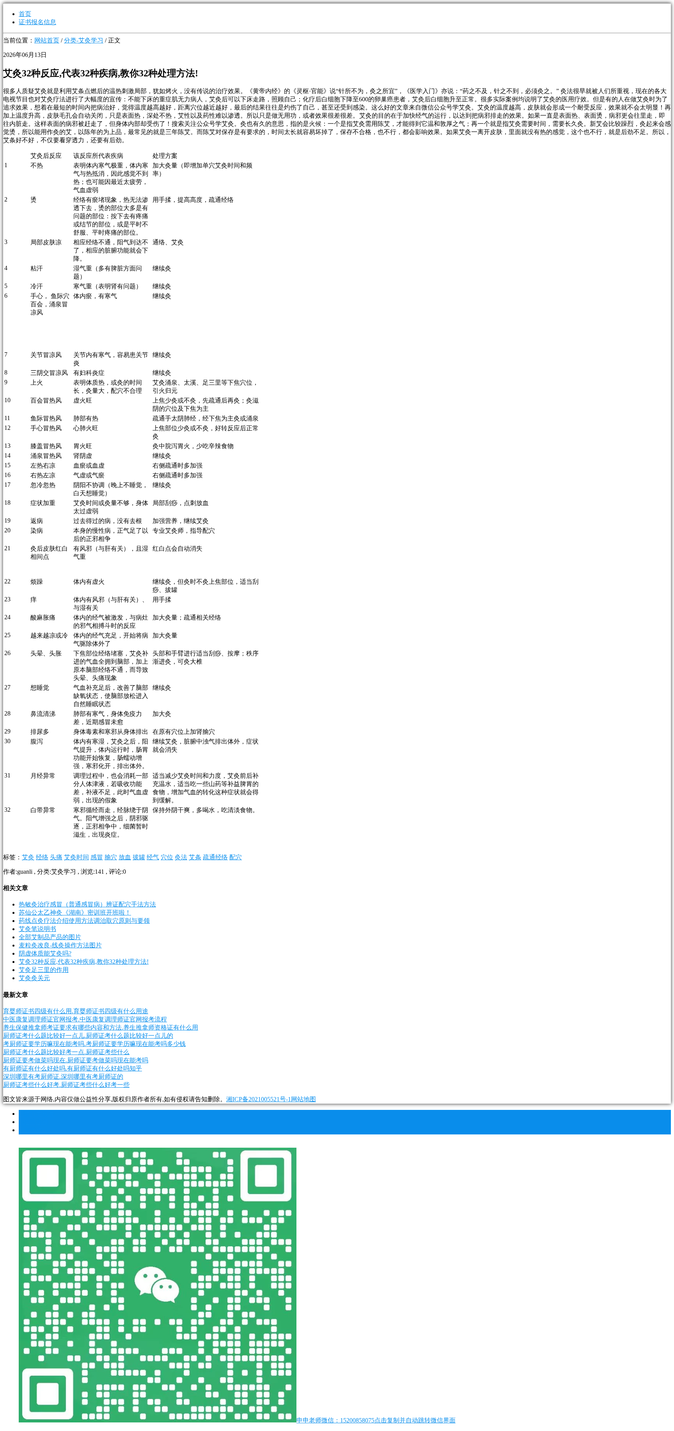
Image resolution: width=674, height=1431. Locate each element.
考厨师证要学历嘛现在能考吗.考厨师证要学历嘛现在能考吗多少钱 (94, 1044)
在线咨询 (33, 1121)
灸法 (181, 857)
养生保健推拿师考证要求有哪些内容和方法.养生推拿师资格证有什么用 (100, 1027)
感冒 (96, 857)
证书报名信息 (37, 22)
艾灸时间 (76, 857)
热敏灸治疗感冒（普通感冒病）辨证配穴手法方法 (87, 904)
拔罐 (139, 857)
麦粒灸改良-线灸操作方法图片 (60, 945)
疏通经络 (215, 857)
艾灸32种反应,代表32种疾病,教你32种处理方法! (84, 961)
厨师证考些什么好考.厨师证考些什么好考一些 (66, 1084)
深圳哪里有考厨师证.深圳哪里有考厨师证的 (63, 1076)
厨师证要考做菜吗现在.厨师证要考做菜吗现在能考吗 (75, 1060)
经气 (153, 857)
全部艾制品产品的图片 (50, 937)
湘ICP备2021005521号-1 (258, 1099)
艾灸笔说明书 (37, 929)
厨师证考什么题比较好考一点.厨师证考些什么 (66, 1052)
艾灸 (28, 857)
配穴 (235, 857)
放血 (125, 857)
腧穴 (111, 857)
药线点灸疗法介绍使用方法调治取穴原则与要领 (84, 920)
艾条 (195, 857)
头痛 (56, 857)
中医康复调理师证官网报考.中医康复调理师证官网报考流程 (85, 1019)
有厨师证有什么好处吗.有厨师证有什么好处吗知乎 (72, 1068)
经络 (42, 857)
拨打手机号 (37, 1113)
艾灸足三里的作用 (44, 969)
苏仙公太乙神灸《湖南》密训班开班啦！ (75, 912)
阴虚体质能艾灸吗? (45, 953)
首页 (25, 14)
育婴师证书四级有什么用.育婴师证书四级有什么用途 (75, 1011)
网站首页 (46, 40)
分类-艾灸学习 (83, 40)
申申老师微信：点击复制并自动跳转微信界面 (376, 1420)
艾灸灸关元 (34, 978)
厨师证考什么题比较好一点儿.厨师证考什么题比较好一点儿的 (88, 1035)
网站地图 (303, 1099)
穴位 (167, 857)
